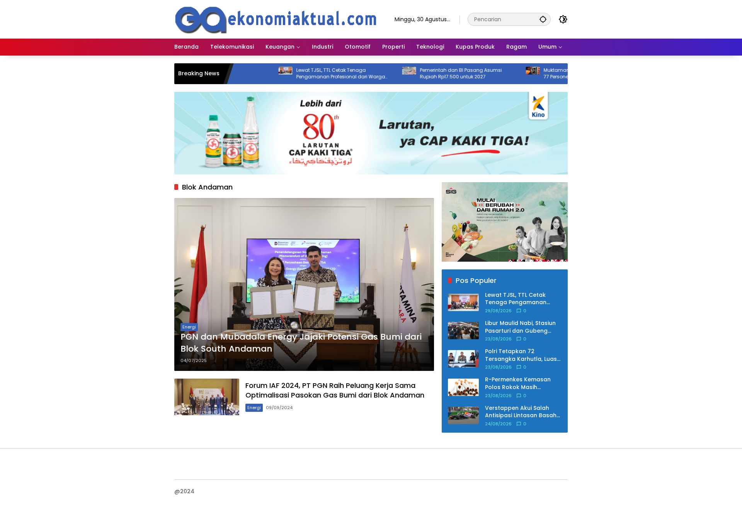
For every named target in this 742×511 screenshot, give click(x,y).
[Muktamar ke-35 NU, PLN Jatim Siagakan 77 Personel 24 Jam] (509, 74)
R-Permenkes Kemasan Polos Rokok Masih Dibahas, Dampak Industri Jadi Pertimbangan (521, 383)
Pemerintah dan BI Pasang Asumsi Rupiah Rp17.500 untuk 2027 (437, 73)
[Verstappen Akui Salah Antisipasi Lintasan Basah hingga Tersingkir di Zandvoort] (463, 415)
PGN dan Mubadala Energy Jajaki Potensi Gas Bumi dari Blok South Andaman (301, 343)
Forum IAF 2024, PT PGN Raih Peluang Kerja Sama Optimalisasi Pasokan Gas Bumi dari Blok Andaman (334, 390)
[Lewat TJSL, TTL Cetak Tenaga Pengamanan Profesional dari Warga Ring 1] (262, 74)
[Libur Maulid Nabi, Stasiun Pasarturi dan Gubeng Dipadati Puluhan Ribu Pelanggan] (463, 330)
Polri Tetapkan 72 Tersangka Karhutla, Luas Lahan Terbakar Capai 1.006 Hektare (521, 355)
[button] (543, 19)
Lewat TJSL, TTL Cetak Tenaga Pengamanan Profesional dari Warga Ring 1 (317, 73)
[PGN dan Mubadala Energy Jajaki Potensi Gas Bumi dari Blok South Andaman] (304, 284)
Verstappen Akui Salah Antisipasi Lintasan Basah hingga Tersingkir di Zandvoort (520, 412)
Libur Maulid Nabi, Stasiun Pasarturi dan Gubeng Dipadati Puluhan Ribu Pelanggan (520, 327)
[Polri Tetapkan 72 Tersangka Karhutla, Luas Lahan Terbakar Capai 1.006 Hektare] (463, 358)
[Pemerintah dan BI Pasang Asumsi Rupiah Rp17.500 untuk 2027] (386, 74)
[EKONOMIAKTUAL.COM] (276, 19)
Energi (189, 327)
